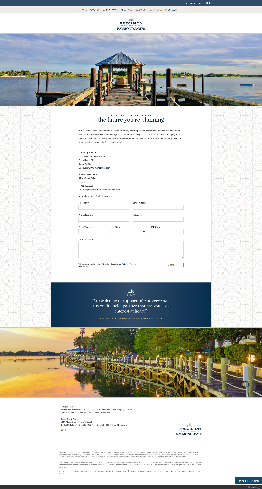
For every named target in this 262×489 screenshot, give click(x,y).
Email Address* (140, 202)
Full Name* (83, 202)
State (117, 227)
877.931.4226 (103, 425)
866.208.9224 (68, 412)
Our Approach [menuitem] (110, 10)
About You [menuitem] (126, 10)
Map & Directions (102, 412)
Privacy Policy (121, 264)
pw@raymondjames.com (98, 167)
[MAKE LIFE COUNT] (62, 436)
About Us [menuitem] (94, 10)
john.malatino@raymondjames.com (103, 189)
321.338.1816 (68, 425)
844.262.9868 (85, 425)
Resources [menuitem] (141, 10)
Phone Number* (86, 214)
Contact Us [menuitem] (156, 10)
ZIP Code (155, 227)
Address (137, 214)
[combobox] (131, 231)
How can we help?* (87, 239)
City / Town (84, 227)
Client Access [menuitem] (172, 10)
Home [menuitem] (84, 10)
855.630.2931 (86, 412)
